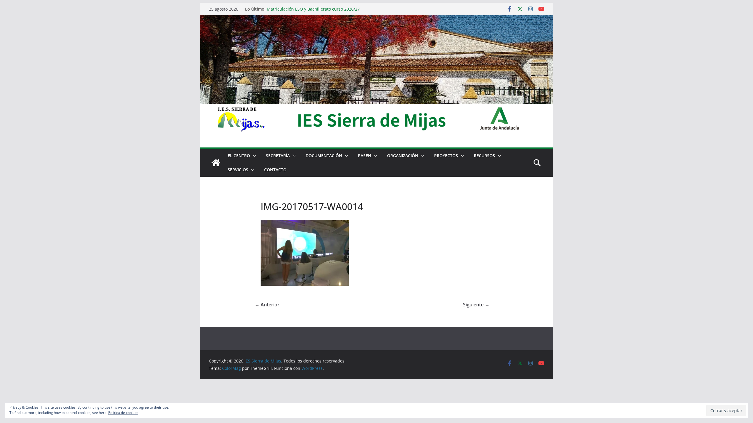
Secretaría (278, 155)
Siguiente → (476, 304)
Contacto (275, 169)
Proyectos (446, 155)
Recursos (484, 155)
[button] (253, 156)
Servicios (238, 169)
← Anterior (267, 304)
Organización (402, 155)
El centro (239, 155)
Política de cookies (123, 412)
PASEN (364, 155)
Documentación (324, 155)
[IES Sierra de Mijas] (376, 19)
